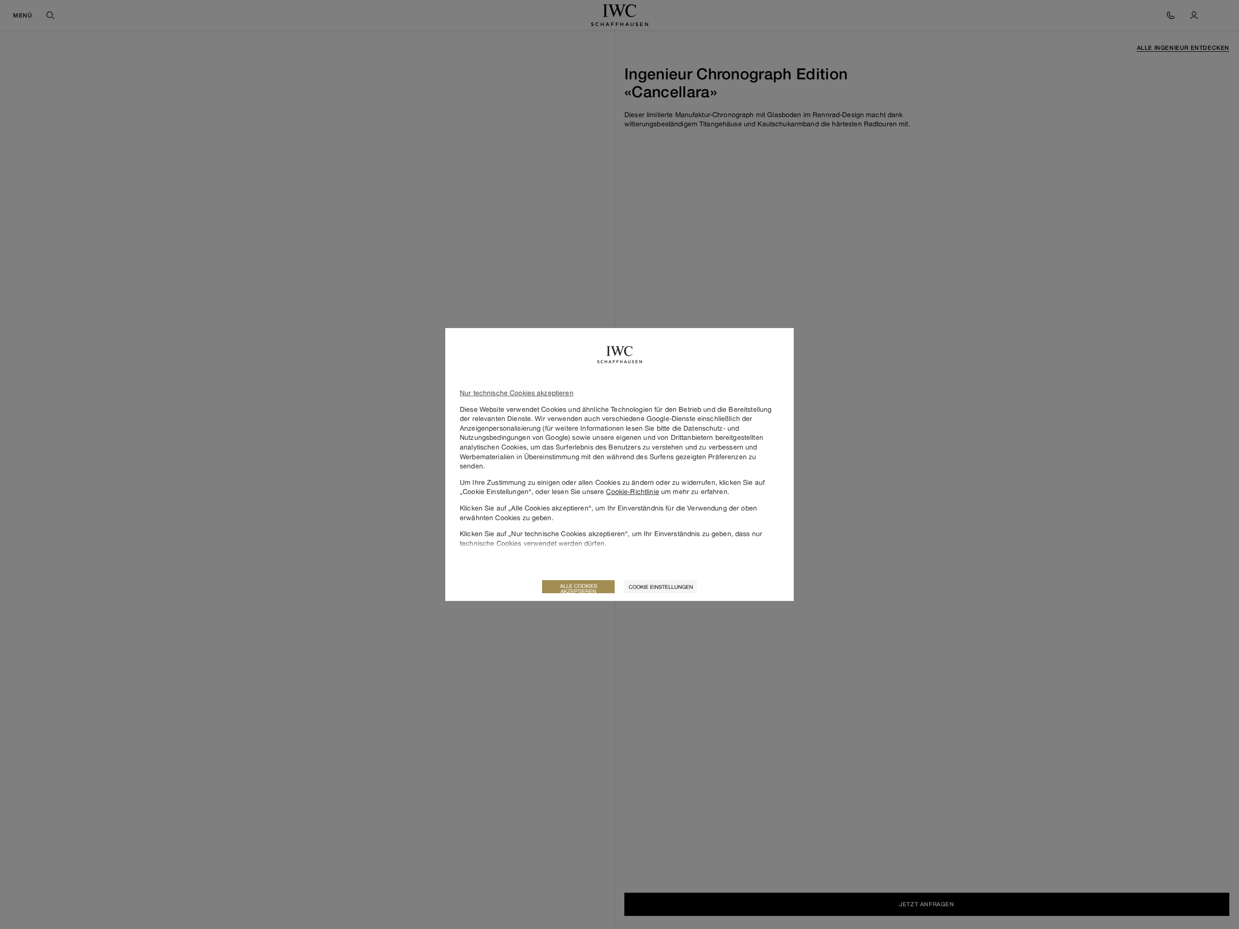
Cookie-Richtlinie (632, 491)
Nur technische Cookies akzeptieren (517, 393)
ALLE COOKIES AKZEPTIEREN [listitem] (578, 588)
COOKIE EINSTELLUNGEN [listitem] (661, 587)
